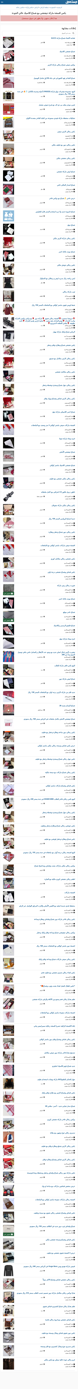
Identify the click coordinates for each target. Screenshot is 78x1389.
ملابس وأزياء (29, 7)
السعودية (52, 7)
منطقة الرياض (44, 7)
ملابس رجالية (20, 7)
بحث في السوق (66, 33)
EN (2, 2)
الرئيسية (59, 7)
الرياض (36, 7)
